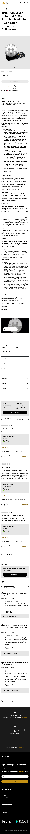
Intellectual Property (6, 827)
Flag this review (25, 456)
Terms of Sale (8, 828)
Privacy (16, 827)
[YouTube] (8, 756)
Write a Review (15, 412)
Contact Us (4, 807)
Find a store (4, 810)
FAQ (2, 793)
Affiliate (22, 828)
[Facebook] (2, 756)
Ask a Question (15, 574)
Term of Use (24, 827)
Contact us (21, 771)
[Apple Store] (7, 821)
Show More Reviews (7, 554)
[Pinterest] (11, 756)
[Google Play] (21, 821)
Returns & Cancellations (8, 797)
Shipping (3, 795)
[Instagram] (5, 756)
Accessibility (4, 812)
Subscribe (15, 781)
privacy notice (7, 773)
